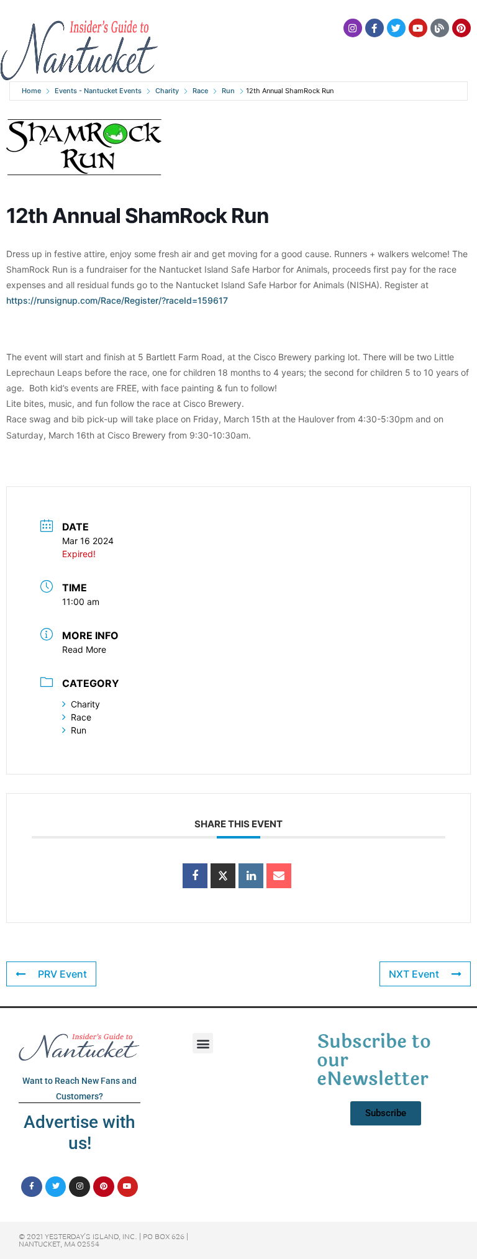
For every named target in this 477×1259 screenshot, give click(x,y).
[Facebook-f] (374, 28)
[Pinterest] (461, 28)
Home (31, 90)
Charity (167, 90)
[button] (203, 1043)
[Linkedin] (250, 875)
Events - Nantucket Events (98, 90)
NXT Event (414, 974)
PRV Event (62, 974)
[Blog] (439, 28)
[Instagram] (352, 28)
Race (200, 90)
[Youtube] (418, 28)
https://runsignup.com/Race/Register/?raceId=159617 (117, 300)
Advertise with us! (79, 1132)
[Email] (278, 875)
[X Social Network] (223, 875)
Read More (84, 649)
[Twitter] (396, 28)
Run (228, 90)
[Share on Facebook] (195, 875)
